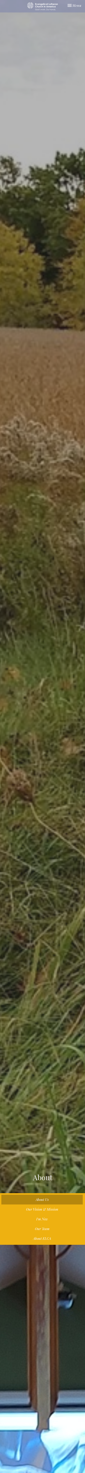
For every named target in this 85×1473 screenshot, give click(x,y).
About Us (42, 1199)
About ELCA (42, 1238)
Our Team (42, 1228)
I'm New (42, 1219)
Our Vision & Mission (42, 1209)
